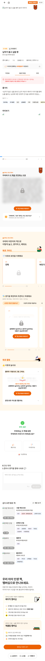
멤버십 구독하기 (33, 2)
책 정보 (7, 73)
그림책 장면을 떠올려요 (29, 303)
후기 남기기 (36, 486)
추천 (37, 73)
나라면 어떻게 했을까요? (11, 303)
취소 (28, 486)
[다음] (41, 159)
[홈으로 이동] (9, 2)
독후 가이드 (22, 73)
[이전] (38, 159)
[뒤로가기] (5, 2)
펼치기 (4, 98)
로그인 (40, 2)
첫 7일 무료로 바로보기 (22, 208)
